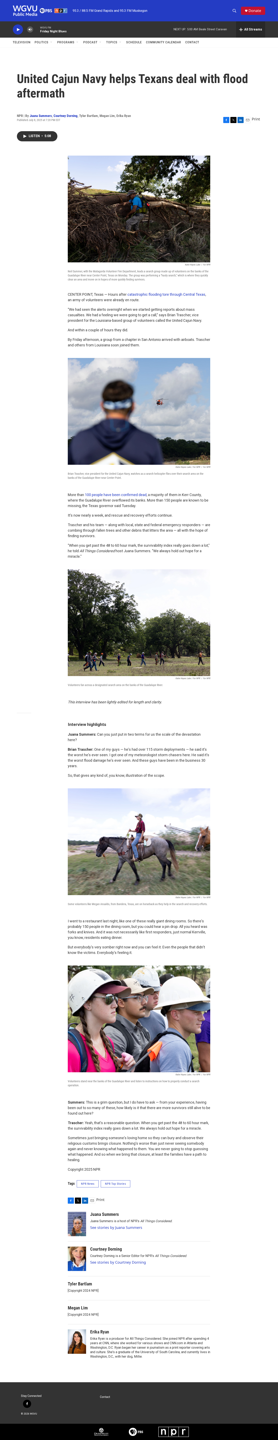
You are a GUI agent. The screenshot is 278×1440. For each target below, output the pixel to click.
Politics (41, 42)
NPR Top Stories (115, 1183)
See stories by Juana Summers (116, 1227)
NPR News (87, 1183)
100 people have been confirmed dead (116, 495)
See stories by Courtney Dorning (118, 1262)
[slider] (36, 29)
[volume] (30, 29)
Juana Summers (41, 116)
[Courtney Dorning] (77, 1259)
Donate (254, 11)
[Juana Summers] (77, 1224)
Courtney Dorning (66, 116)
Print (256, 119)
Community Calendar (163, 42)
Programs (65, 42)
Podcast (90, 42)
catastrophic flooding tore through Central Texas (166, 294)
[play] (18, 29)
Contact (192, 42)
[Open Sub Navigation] (51, 42)
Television (22, 42)
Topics (111, 42)
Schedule (134, 42)
